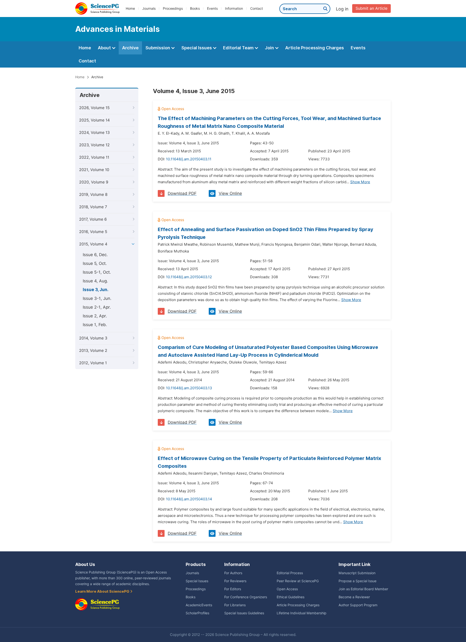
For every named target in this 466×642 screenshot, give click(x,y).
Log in (342, 8)
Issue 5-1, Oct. (97, 272)
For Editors (232, 589)
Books (195, 8)
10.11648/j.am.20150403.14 (189, 499)
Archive (130, 47)
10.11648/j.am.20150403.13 (189, 388)
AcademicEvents (199, 605)
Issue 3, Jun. (95, 289)
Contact (256, 8)
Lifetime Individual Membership (301, 613)
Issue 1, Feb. (95, 324)
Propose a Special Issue (357, 581)
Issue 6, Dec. (95, 254)
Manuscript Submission (357, 573)
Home (130, 8)
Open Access (287, 589)
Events (212, 8)
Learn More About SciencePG (102, 591)
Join (270, 47)
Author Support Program (358, 605)
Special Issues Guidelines (244, 613)
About (105, 47)
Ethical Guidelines (290, 597)
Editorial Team (239, 47)
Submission (158, 47)
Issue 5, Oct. (95, 263)
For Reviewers (235, 581)
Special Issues (197, 47)
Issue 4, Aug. (95, 280)
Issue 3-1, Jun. (97, 298)
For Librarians (235, 605)
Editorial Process (290, 573)
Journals (149, 8)
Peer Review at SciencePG (298, 581)
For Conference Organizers (245, 597)
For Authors (233, 573)
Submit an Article (371, 8)
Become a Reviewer (354, 597)
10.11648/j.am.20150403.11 (188, 159)
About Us (85, 564)
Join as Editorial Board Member (363, 589)
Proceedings (173, 8)
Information (234, 8)
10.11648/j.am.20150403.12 (189, 277)
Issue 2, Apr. (95, 315)
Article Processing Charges (314, 47)
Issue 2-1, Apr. (97, 307)
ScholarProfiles (197, 613)
